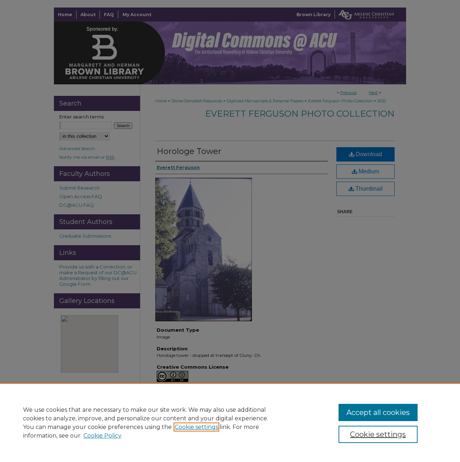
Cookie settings (196, 427)
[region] (230, 422)
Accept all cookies (378, 412)
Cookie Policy (102, 435)
